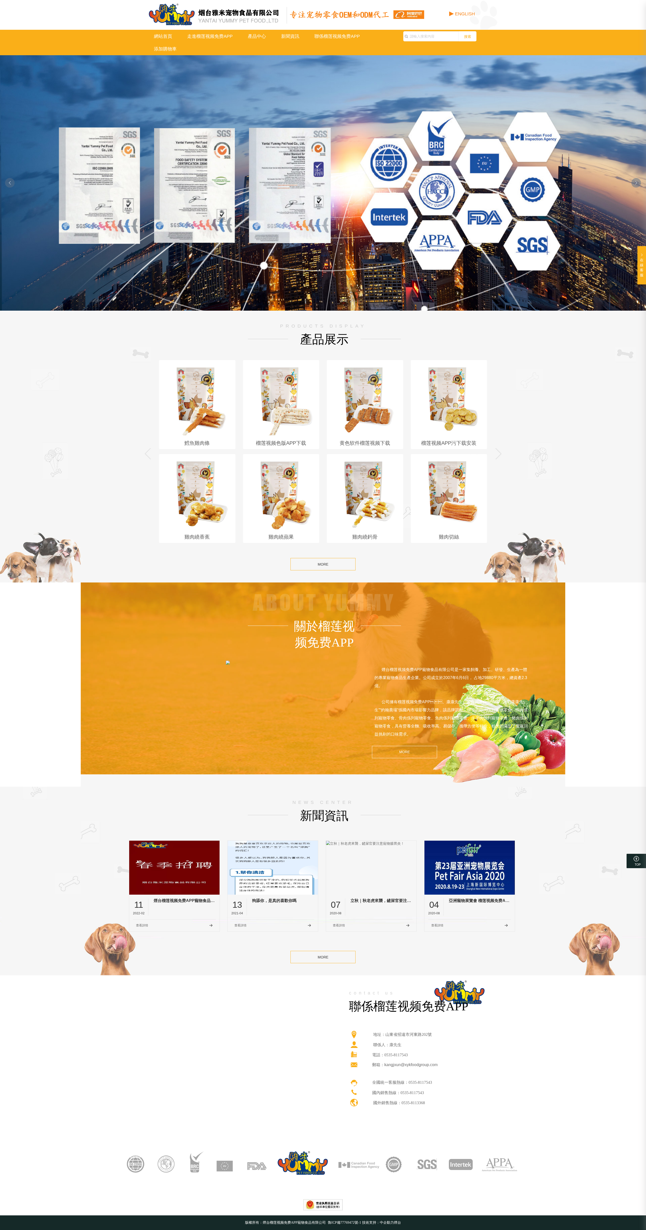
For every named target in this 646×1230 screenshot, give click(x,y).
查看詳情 (142, 925)
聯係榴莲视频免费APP (337, 36)
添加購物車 (165, 48)
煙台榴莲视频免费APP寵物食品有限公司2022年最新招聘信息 (185, 900)
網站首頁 (163, 36)
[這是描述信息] (354, 1035)
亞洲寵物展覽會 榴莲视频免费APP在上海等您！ (480, 900)
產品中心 (257, 36)
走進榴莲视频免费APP (210, 36)
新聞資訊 (290, 36)
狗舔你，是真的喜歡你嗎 (274, 900)
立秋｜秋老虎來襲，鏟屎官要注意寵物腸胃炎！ (382, 900)
